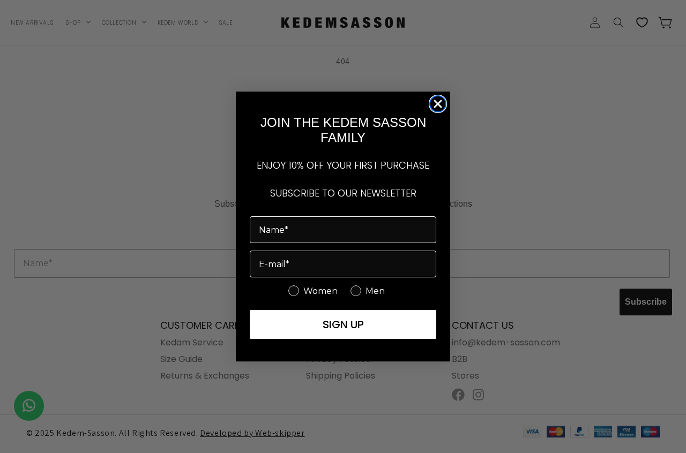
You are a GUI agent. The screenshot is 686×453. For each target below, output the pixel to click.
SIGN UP (343, 324)
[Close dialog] (438, 104)
